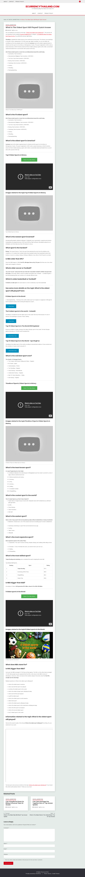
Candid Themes (56, 873)
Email (5, 849)
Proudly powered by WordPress (33, 873)
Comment (6, 828)
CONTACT (11, 1)
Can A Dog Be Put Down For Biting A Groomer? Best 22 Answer (15, 803)
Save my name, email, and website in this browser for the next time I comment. (23, 859)
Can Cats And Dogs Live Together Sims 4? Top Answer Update (43, 803)
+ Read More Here (12, 336)
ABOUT (6, 1)
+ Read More (11, 306)
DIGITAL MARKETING (11, 25)
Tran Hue (16, 30)
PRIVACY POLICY (19, 1)
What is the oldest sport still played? (35, 32)
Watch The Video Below (29, 159)
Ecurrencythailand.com (42, 6)
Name (5, 843)
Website (6, 854)
